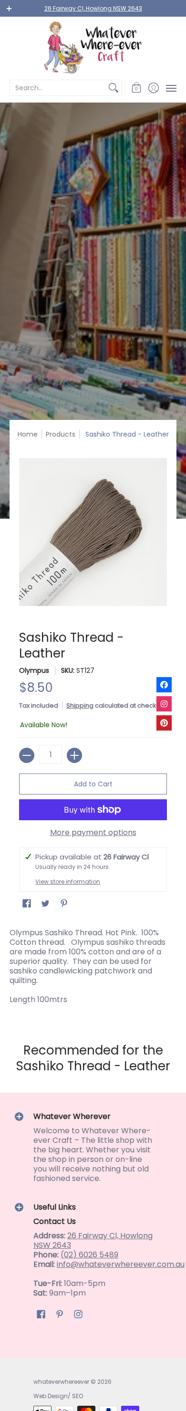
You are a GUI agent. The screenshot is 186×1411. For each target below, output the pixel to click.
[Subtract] (26, 755)
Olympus (34, 670)
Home (28, 434)
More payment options (93, 832)
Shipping (79, 705)
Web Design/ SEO (58, 1396)
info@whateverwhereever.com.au (121, 1264)
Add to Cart (93, 784)
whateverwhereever (61, 1382)
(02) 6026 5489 (89, 1254)
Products (60, 434)
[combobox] (58, 87)
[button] (136, 87)
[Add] (74, 755)
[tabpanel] (93, 968)
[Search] (113, 87)
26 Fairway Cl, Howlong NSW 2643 (93, 8)
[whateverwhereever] (93, 47)
